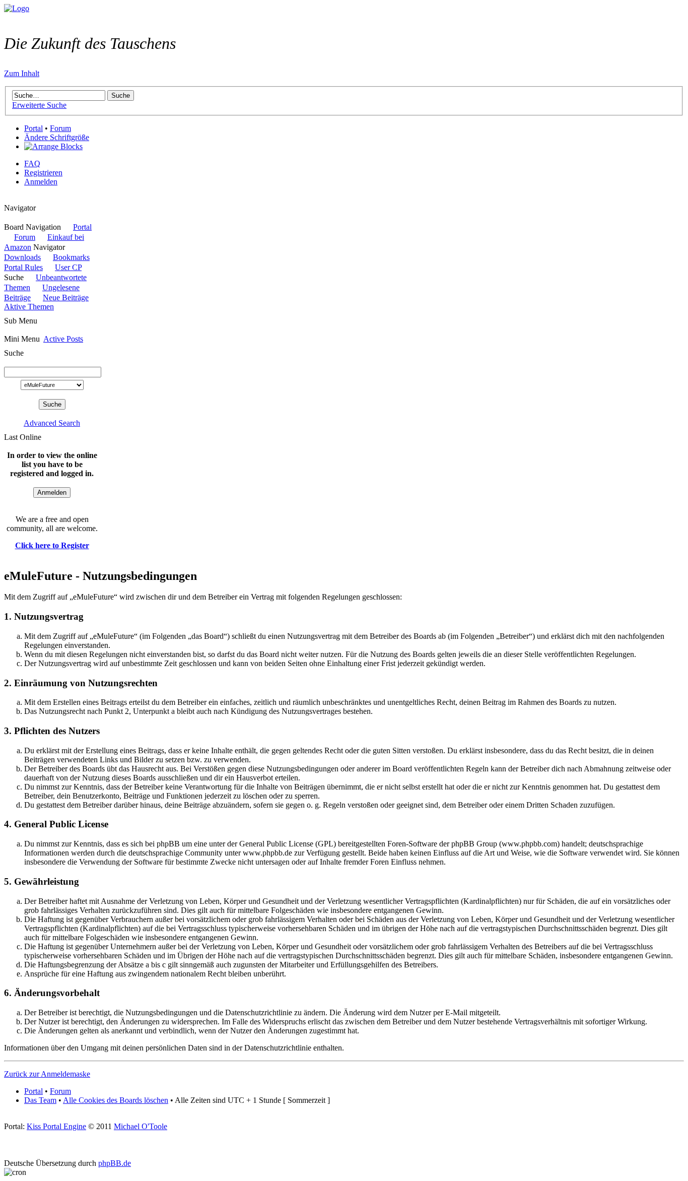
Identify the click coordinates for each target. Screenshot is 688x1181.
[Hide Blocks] (7, 198)
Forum (60, 128)
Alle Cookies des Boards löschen (115, 1100)
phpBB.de (114, 1163)
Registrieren (43, 172)
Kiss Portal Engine (56, 1126)
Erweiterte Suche (39, 105)
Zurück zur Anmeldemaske (47, 1074)
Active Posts (63, 339)
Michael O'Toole (140, 1126)
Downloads (22, 257)
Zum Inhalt (21, 73)
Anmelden (40, 181)
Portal (33, 128)
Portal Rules (23, 267)
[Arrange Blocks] (53, 146)
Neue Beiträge (66, 297)
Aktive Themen (29, 306)
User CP (68, 267)
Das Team (40, 1100)
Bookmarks (71, 257)
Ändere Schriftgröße (56, 137)
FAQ (32, 163)
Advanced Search (52, 423)
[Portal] (16, 8)
